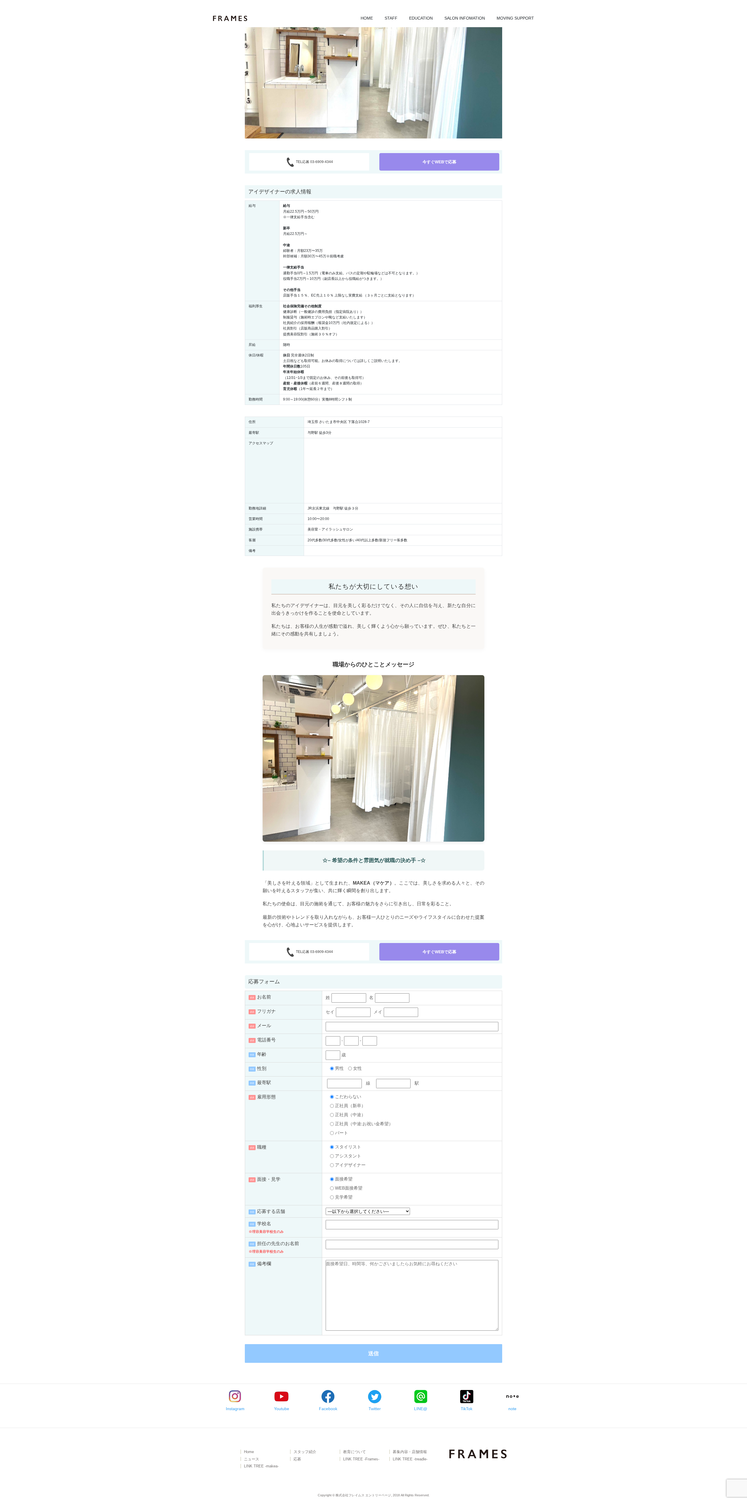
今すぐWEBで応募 (439, 162)
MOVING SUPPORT (515, 18)
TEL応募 (314, 162)
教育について (354, 1452)
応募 (297, 1459)
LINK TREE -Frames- (361, 1459)
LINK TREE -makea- (261, 1466)
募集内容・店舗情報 (410, 1452)
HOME (367, 18)
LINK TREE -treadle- (410, 1459)
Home (249, 1452)
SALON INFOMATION (464, 18)
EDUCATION (421, 18)
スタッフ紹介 (305, 1452)
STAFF (391, 18)
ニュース (251, 1459)
